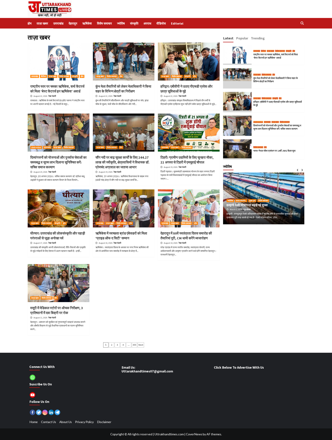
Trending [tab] (258, 38)
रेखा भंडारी (52, 96)
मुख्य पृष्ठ (252, 200)
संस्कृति (75, 76)
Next (141, 344)
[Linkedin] (51, 412)
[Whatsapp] (32, 377)
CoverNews (194, 434)
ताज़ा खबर (52, 76)
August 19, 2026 (106, 172)
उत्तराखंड (34, 76)
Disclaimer (104, 422)
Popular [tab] (242, 38)
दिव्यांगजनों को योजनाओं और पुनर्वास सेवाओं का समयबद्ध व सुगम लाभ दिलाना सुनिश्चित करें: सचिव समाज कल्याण (58, 162)
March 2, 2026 (236, 209)
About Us (65, 422)
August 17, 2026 (41, 243)
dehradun (36, 147)
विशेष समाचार (64, 76)
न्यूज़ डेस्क (247, 209)
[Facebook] (32, 412)
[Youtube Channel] (32, 395)
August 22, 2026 (41, 96)
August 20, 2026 (41, 172)
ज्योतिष (230, 200)
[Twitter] (39, 412)
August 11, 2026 (41, 317)
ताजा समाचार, (241, 200)
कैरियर (43, 76)
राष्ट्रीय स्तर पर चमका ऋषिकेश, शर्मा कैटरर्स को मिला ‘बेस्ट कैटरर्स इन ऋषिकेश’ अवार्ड (275, 56)
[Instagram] (45, 412)
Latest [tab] (228, 38)
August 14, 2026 (171, 243)
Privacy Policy (84, 422)
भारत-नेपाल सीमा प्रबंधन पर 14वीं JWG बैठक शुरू (274, 150)
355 (134, 344)
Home (33, 422)
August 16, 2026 (106, 243)
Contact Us (48, 422)
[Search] (302, 23)
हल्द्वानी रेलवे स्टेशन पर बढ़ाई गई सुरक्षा (247, 205)
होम (82, 76)
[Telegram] (57, 412)
